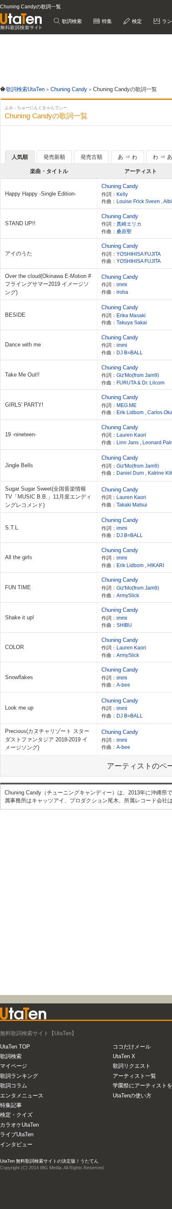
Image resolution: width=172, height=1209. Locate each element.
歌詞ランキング (19, 1076)
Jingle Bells (19, 465)
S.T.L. (12, 527)
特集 (106, 21)
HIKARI (155, 565)
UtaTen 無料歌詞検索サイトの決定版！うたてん (49, 1160)
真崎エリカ (129, 224)
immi (121, 284)
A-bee (123, 684)
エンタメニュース (21, 1095)
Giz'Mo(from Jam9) (137, 375)
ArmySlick (127, 595)
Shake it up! (19, 617)
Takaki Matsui (131, 504)
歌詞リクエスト (132, 1066)
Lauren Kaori (131, 435)
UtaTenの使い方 (132, 1095)
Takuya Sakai (131, 322)
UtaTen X (124, 1056)
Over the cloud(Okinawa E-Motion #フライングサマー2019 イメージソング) (48, 284)
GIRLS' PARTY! (24, 405)
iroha (122, 292)
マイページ (13, 1066)
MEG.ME (126, 405)
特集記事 (11, 1105)
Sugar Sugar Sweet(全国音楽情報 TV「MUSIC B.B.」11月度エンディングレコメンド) (48, 497)
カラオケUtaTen (19, 1125)
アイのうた (18, 253)
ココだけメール (132, 1047)
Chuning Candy (119, 186)
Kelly (122, 194)
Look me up (19, 708)
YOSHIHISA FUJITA (138, 254)
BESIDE (15, 315)
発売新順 (54, 157)
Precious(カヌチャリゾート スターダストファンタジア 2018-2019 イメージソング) (47, 739)
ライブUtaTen (16, 1134)
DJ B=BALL (129, 352)
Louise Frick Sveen (138, 201)
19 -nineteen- (20, 434)
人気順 (20, 157)
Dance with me (23, 344)
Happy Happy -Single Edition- (40, 194)
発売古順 (91, 157)
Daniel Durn (130, 473)
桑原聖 (124, 231)
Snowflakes (19, 677)
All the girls (18, 557)
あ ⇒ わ (127, 157)
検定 (136, 21)
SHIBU (124, 625)
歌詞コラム (13, 1085)
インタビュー (16, 1144)
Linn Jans (128, 442)
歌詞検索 (71, 21)
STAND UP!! (20, 223)
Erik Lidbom (130, 412)
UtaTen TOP (15, 1047)
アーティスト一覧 (134, 1076)
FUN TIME (18, 587)
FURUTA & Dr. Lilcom (140, 382)
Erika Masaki (131, 315)
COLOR (14, 647)
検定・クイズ (16, 1115)
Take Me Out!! (22, 375)
